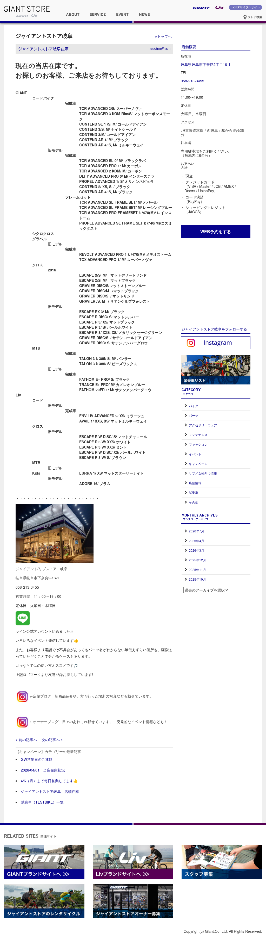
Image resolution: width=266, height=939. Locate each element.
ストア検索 (254, 17)
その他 (193, 502)
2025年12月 (197, 560)
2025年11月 (197, 569)
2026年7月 (196, 531)
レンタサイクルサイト (245, 7)
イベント (195, 454)
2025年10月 (197, 579)
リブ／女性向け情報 (203, 473)
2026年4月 (196, 540)
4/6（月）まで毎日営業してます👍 (49, 780)
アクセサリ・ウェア (203, 425)
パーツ (193, 415)
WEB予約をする (215, 231)
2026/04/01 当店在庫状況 (43, 770)
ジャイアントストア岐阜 (44, 36)
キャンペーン (198, 463)
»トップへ (163, 36)
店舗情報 (195, 483)
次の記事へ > (52, 739)
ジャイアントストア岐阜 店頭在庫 (50, 791)
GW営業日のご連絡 (36, 759)
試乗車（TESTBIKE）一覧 (42, 802)
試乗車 (193, 492)
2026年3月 (196, 550)
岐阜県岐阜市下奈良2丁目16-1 (205, 64)
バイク (193, 405)
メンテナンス (198, 434)
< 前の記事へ (26, 739)
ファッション (198, 444)
